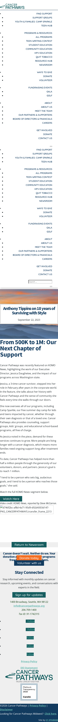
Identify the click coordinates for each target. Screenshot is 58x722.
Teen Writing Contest (39, 41)
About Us (46, 107)
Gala (49, 91)
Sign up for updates (29, 595)
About (48, 103)
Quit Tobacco (44, 56)
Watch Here (11, 499)
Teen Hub (46, 25)
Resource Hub (43, 60)
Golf (49, 95)
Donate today (29, 558)
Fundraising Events (40, 87)
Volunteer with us (29, 563)
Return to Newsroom (29, 545)
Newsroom (45, 64)
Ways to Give (44, 72)
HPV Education (43, 53)
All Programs (44, 37)
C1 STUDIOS (52, 720)
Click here (50, 713)
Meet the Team (43, 111)
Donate (47, 76)
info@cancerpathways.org (29, 605)
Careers (47, 122)
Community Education (39, 49)
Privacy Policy (29, 661)
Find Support (44, 13)
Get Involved (44, 130)
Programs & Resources (38, 33)
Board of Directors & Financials (32, 118)
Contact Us (45, 138)
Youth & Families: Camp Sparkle (33, 21)
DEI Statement (29, 667)
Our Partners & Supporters (35, 114)
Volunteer (45, 80)
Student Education (40, 45)
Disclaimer (6, 709)
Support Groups (42, 17)
